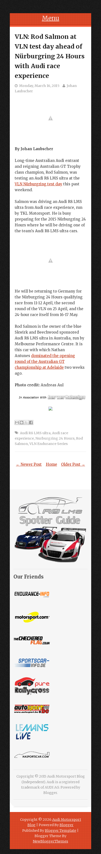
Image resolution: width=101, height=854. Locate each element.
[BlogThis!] (21, 422)
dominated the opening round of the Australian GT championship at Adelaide (45, 361)
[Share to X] (26, 422)
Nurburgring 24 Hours (55, 438)
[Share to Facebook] (30, 422)
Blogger (50, 793)
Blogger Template (60, 830)
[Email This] (16, 422)
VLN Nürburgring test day (38, 184)
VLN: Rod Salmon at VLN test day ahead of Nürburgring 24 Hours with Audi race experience (50, 56)
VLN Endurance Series (48, 444)
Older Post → (73, 464)
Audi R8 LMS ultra (35, 433)
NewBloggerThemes (50, 841)
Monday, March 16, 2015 (39, 86)
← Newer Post (29, 464)
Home (51, 464)
